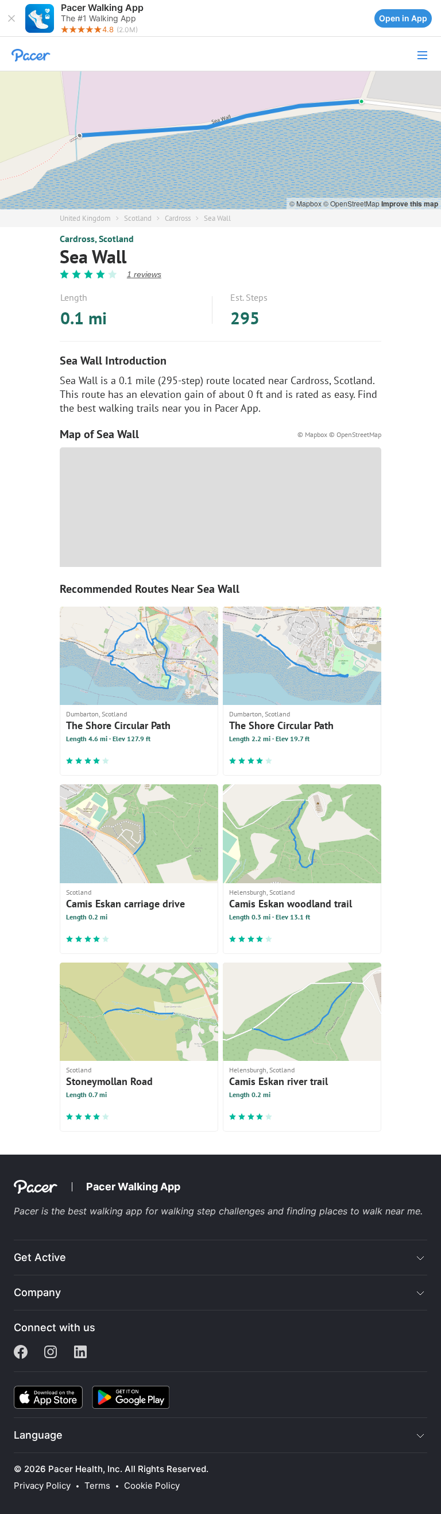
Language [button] (38, 1435)
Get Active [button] (40, 1257)
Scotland (138, 218)
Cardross (178, 218)
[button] (11, 18)
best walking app (106, 1211)
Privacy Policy (42, 1486)
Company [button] (37, 1292)
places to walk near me (369, 1211)
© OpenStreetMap (352, 203)
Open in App (403, 18)
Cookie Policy (152, 1486)
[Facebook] (21, 1353)
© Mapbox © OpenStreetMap (339, 434)
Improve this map (409, 203)
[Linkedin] (80, 1353)
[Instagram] (50, 1353)
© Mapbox (306, 203)
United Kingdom (85, 218)
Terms (97, 1486)
